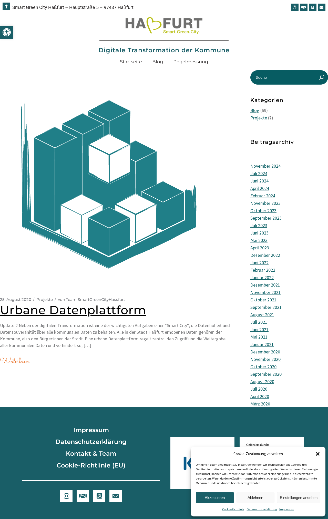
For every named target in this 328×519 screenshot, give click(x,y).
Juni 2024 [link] (259, 181)
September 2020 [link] (266, 374)
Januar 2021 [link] (262, 344)
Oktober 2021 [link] (263, 300)
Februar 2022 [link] (262, 270)
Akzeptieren (215, 497)
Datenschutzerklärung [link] (262, 509)
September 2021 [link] (266, 307)
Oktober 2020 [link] (263, 367)
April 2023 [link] (259, 248)
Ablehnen (255, 497)
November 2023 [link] (265, 203)
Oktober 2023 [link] (263, 210)
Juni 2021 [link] (259, 329)
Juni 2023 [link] (259, 233)
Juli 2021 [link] (258, 322)
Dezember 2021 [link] (265, 285)
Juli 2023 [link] (258, 225)
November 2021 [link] (265, 292)
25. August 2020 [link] (15, 299)
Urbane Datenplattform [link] (73, 310)
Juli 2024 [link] (258, 173)
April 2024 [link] (259, 188)
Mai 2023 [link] (259, 240)
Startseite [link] (131, 62)
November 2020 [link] (265, 359)
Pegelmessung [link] (190, 62)
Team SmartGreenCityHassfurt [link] (91, 299)
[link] (6, 32)
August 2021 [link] (262, 315)
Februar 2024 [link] (262, 196)
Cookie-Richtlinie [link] (233, 509)
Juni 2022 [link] (259, 263)
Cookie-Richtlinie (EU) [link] (91, 465)
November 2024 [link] (265, 166)
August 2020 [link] (262, 381)
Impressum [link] (286, 509)
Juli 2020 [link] (258, 389)
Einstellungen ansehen (298, 497)
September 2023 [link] (266, 218)
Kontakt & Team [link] (91, 453)
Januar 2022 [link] (262, 277)
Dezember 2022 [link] (265, 255)
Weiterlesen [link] (14, 361)
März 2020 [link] (260, 404)
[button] (317, 453)
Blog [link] (157, 62)
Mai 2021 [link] (259, 337)
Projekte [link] (44, 299)
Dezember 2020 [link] (265, 352)
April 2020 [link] (259, 396)
